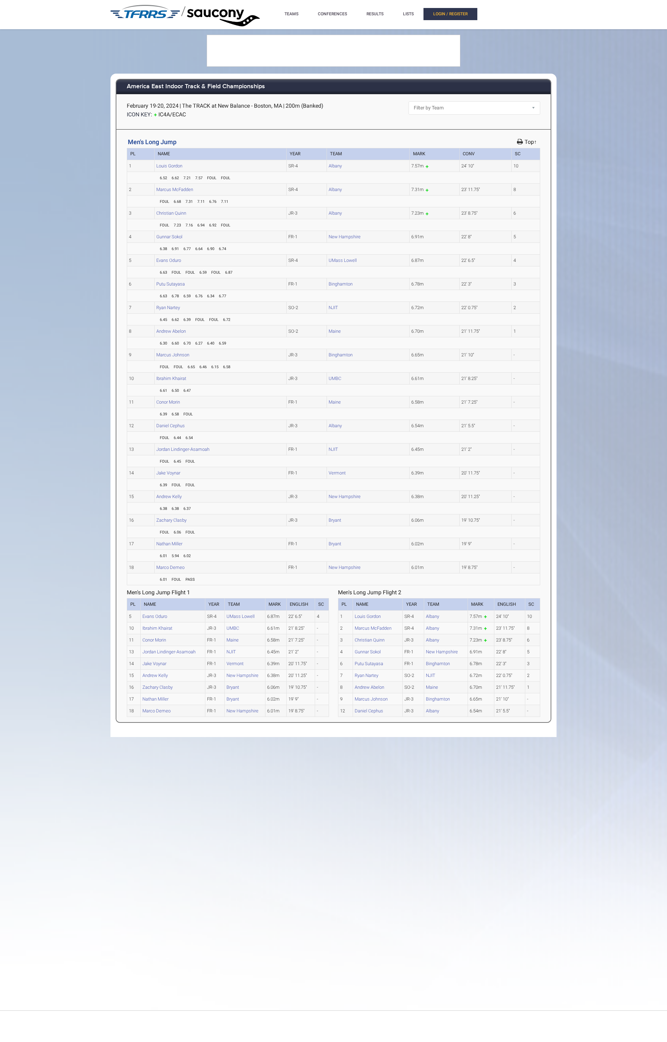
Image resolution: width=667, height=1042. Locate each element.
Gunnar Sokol (169, 236)
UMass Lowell (343, 260)
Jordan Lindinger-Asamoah (182, 449)
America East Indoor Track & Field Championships (196, 87)
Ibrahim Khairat (171, 378)
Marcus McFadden (174, 189)
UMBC (335, 378)
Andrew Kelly (169, 496)
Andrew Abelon (171, 331)
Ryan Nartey (168, 307)
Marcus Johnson (172, 354)
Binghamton (341, 284)
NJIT (333, 307)
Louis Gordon (169, 165)
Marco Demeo (170, 567)
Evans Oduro (168, 260)
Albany (335, 165)
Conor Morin (168, 402)
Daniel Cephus (170, 425)
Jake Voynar (168, 472)
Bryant (335, 520)
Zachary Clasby (171, 520)
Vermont (337, 472)
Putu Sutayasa (170, 284)
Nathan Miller (169, 543)
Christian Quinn (171, 213)
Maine (335, 331)
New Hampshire (345, 236)
